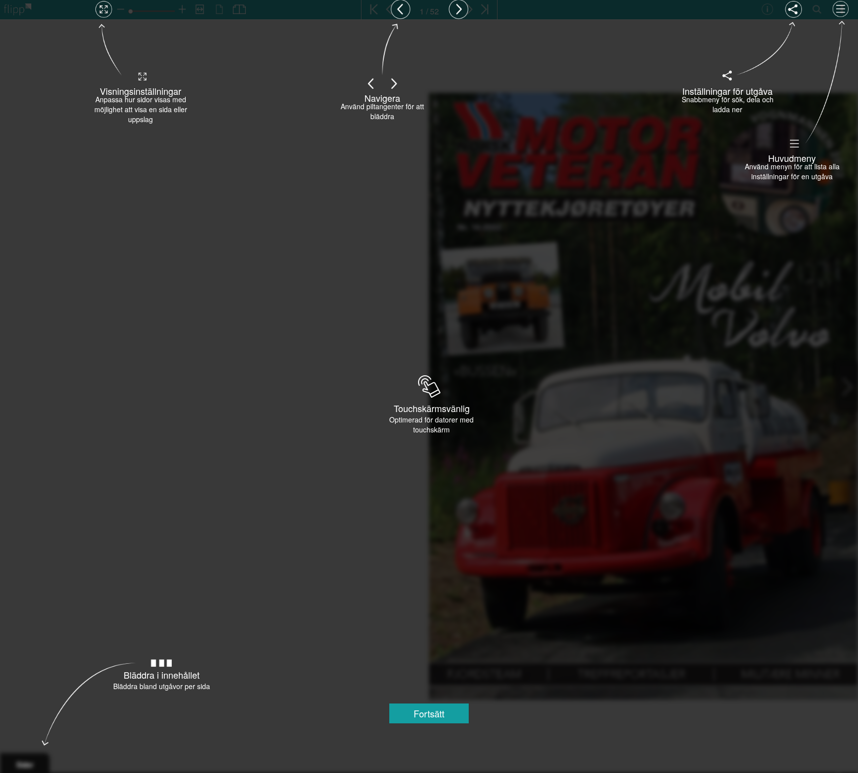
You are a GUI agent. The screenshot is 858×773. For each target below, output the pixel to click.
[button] (429, 713)
